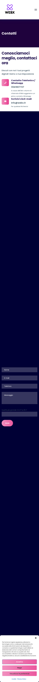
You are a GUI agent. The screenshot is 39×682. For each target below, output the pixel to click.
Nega (19, 668)
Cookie (14, 679)
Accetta (19, 662)
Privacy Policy (21, 679)
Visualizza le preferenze (19, 674)
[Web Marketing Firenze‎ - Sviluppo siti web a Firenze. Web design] (10, 10)
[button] (36, 638)
